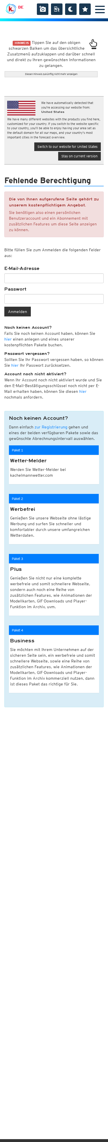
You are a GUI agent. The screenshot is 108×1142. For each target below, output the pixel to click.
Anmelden (17, 311)
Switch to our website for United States (67, 146)
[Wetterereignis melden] (56, 9)
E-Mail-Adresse (21, 268)
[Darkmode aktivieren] (71, 9)
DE (21, 7)
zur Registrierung (51, 427)
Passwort (15, 289)
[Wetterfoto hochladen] (42, 9)
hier (8, 339)
